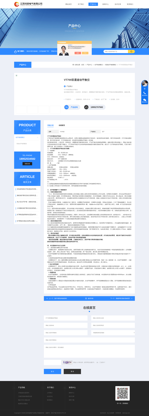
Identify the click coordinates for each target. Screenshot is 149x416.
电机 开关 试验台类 (24, 400)
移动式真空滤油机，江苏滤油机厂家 (38, 51)
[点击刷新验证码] (67, 362)
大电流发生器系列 (23, 392)
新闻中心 (105, 4)
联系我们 (130, 4)
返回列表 (90, 298)
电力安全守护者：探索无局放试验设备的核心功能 (28, 202)
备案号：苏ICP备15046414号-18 (56, 413)
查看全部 (27, 163)
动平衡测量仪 (99, 64)
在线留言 (62, 125)
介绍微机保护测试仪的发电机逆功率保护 (28, 208)
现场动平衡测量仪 (110, 64)
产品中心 (93, 4)
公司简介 (50, 392)
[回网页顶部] (144, 89)
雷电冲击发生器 (56, 51)
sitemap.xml (126, 413)
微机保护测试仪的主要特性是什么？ (28, 195)
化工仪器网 (110, 413)
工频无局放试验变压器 (25, 396)
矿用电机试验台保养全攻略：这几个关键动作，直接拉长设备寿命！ (28, 221)
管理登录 (118, 413)
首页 (82, 64)
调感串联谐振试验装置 (123, 298)
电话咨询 (144, 95)
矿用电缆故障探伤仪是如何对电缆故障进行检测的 (28, 214)
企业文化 (50, 396)
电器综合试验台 (23, 403)
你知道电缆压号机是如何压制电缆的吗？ (28, 189)
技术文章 (118, 4)
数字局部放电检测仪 (61, 298)
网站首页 (68, 4)
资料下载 (71, 400)
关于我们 (81, 4)
